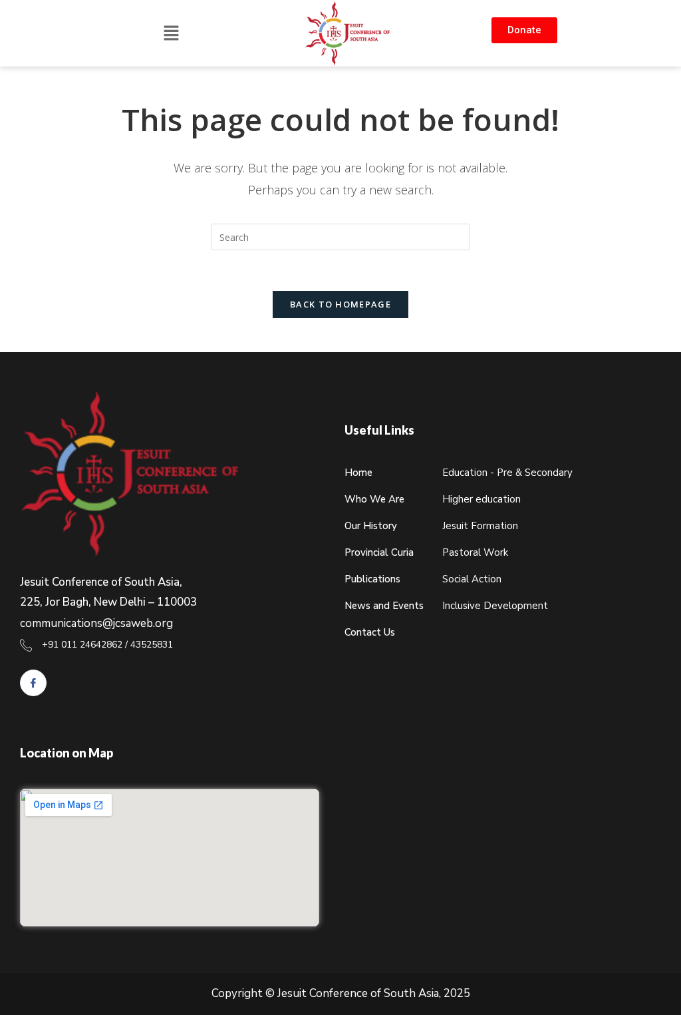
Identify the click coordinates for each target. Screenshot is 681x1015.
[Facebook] (33, 683)
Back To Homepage (340, 304)
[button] (171, 34)
